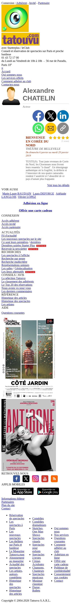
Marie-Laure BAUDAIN (16, 193)
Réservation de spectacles (16, 517)
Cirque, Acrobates (38, 562)
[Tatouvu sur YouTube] (44, 481)
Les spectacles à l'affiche (15, 255)
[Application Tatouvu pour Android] (48, 495)
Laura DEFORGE (43, 193)
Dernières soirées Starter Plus (18, 245)
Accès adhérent (10, 220)
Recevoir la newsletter (14, 248)
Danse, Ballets (36, 589)
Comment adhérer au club (16, 81)
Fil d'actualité (9, 235)
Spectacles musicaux (38, 576)
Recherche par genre (13, 258)
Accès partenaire (11, 227)
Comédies (38, 518)
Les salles (7, 268)
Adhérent (21, 3)
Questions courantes (13, 312)
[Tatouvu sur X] (25, 481)
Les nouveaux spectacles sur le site (21, 238)
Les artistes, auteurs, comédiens (16, 574)
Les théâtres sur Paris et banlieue (16, 544)
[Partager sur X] (50, 116)
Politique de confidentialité (62, 569)
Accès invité (8, 224)
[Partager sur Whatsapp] (38, 128)
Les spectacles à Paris (16, 525)
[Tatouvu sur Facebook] (16, 481)
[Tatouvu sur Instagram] (34, 481)
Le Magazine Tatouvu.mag (16, 553)
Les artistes (7, 304)
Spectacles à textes (38, 556)
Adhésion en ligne (35, 203)
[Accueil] (15, 31)
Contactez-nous (10, 84)
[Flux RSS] (53, 481)
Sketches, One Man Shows (37, 531)
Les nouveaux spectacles (15, 535)
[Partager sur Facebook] (38, 116)
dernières (35, 242)
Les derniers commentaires (16, 291)
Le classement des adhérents (17, 281)
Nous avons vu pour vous (16, 288)
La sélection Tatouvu (13, 278)
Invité (32, 3)
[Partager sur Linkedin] (63, 116)
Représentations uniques (15, 265)
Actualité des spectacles (16, 566)
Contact (5, 508)
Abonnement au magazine (16, 559)
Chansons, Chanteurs (38, 569)
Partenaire (44, 3)
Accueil (5, 71)
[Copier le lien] (63, 128)
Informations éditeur (13, 498)
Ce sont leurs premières (14, 242)
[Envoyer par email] (50, 128)
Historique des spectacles (15, 301)
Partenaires (7, 501)
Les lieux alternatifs (12, 271)
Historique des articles (14, 297)
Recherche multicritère (14, 261)
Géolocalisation (24, 268)
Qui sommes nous (11, 74)
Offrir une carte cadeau (35, 210)
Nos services (61, 534)
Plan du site (8, 505)
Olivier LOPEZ (27, 196)
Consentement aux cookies (62, 576)
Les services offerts (12, 78)
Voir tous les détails (58, 185)
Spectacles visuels (38, 540)
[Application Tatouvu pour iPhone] (22, 495)
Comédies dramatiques (39, 523)
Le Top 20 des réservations (16, 284)
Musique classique (37, 582)
